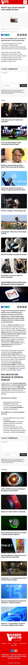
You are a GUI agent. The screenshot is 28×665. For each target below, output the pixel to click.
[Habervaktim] (4, 2)
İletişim (15, 643)
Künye (9, 643)
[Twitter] (4, 35)
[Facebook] (2, 35)
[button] (21, 35)
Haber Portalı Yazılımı (15, 663)
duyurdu (19, 370)
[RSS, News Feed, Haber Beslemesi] (16, 650)
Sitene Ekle (14, 645)
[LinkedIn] (6, 35)
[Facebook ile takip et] (12, 650)
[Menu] (25, 2)
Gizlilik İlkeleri (22, 643)
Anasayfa (3, 643)
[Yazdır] (18, 35)
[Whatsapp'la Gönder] (9, 35)
